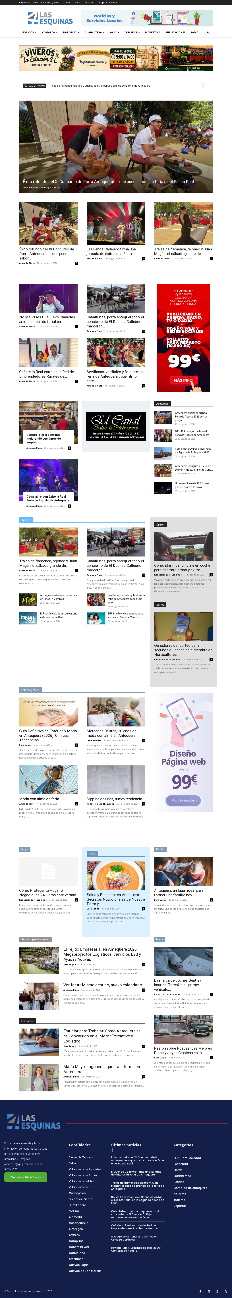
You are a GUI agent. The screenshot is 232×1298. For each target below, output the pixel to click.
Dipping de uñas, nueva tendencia (114, 799)
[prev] (201, 86)
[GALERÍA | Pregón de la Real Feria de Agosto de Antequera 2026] (163, 435)
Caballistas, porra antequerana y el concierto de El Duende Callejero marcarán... (115, 321)
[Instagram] (209, 1291)
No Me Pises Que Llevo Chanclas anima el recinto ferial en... (47, 319)
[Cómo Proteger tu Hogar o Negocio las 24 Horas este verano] (48, 871)
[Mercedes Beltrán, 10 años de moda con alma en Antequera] (116, 711)
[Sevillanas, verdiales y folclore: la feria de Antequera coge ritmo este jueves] (116, 352)
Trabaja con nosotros (107, 2)
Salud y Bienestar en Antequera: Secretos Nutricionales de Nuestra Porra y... (116, 899)
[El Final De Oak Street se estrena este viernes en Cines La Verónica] (28, 618)
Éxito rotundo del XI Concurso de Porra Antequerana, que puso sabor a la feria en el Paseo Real (137, 1160)
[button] (208, 32)
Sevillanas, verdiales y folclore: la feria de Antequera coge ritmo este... (115, 376)
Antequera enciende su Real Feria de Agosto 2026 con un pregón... (191, 417)
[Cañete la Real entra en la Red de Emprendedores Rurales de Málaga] (48, 352)
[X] (226, 1291)
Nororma (69, 32)
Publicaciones (175, 32)
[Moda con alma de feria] (48, 779)
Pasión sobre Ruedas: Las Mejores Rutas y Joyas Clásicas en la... (183, 1050)
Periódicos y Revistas (51, 2)
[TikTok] (217, 1291)
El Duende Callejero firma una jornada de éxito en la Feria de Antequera (136, 1173)
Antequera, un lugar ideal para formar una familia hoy (179, 892)
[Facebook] (200, 1291)
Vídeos (68, 2)
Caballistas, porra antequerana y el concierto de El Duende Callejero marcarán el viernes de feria (135, 1214)
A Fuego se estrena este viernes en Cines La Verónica (134, 1238)
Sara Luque (25, 745)
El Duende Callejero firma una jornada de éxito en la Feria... (111, 251)
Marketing (152, 32)
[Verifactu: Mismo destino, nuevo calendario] (39, 996)
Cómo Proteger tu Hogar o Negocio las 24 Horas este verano (47, 892)
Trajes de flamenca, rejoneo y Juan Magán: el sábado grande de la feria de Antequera (137, 1186)
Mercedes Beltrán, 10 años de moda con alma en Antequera (111, 733)
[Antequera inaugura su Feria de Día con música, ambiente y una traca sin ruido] (163, 470)
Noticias (28, 32)
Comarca (48, 32)
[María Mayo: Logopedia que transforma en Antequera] (39, 1077)
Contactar (88, 2)
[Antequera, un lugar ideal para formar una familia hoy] (183, 871)
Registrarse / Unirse (28, 2)
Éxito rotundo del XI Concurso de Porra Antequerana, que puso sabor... (46, 253)
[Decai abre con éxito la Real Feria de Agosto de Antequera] (48, 480)
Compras (131, 32)
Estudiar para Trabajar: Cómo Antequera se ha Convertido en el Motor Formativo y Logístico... (102, 1036)
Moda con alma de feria (39, 799)
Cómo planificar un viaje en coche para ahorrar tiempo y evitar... (182, 567)
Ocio (113, 32)
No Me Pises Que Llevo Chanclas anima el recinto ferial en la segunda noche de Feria (99, 85)
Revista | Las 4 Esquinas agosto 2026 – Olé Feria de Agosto (136, 1249)
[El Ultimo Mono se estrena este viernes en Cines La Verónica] (96, 618)
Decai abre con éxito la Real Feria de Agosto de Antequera (47, 498)
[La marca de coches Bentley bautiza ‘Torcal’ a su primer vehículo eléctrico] (183, 961)
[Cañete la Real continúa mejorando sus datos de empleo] (48, 422)
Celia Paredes (94, 740)
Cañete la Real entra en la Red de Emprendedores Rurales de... (46, 374)
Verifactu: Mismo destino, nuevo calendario (102, 985)
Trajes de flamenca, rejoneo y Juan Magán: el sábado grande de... (183, 251)
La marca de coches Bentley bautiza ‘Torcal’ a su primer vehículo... (177, 985)
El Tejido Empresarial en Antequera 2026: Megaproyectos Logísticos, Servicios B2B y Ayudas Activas (102, 954)
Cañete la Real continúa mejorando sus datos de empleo (43, 438)
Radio (77, 2)
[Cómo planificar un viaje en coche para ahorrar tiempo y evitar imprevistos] (183, 546)
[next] (207, 86)
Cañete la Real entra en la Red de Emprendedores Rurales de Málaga (134, 1227)
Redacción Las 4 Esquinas (168, 574)
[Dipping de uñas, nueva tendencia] (116, 779)
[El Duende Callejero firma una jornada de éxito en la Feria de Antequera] (116, 223)
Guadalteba (93, 32)
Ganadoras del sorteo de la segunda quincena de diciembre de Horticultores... (183, 650)
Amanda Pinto (30, 187)
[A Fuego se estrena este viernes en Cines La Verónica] (28, 599)
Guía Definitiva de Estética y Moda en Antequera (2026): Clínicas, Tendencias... (48, 735)
